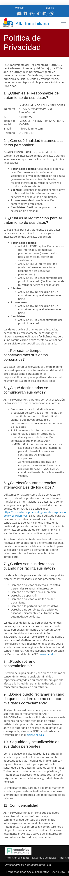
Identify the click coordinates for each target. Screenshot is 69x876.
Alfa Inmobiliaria (32, 23)
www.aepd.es (48, 654)
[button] (63, 22)
